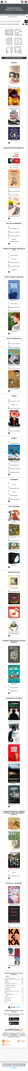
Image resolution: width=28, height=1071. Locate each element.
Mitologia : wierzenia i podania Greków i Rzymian (13, 979)
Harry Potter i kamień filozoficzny (10, 983)
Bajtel (6, 992)
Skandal (6, 996)
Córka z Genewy (8, 1000)
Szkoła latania (7, 988)
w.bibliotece (14, 1034)
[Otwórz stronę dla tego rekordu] (14, 74)
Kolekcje (17, 24)
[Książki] (9, 36)
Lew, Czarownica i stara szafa (10, 978)
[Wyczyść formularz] (23, 24)
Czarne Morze (7, 998)
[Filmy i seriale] (18, 45)
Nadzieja (6, 980)
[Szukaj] (26, 21)
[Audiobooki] (18, 36)
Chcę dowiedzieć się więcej (9, 1066)
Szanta (6, 1001)
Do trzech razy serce (8, 997)
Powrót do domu (8, 989)
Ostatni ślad (7, 982)
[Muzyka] (9, 53)
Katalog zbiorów (12, 16)
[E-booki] (9, 45)
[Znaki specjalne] (26, 24)
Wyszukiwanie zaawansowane (7, 24)
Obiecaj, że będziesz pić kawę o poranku (12, 991)
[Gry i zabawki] (18, 53)
